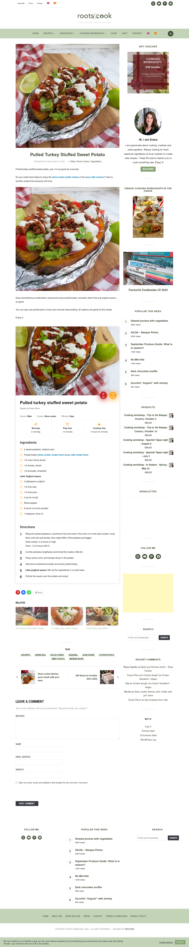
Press (31, 3)
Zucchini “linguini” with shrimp (149, 383)
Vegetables (95, 161)
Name (18, 744)
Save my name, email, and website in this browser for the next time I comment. (53, 782)
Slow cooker (88, 655)
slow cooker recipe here (50, 454)
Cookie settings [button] (166, 942)
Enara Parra (133, 675)
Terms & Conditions (116, 916)
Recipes (48, 33)
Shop (114, 33)
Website (20, 769)
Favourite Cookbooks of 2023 (148, 290)
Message (20, 716)
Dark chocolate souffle (144, 371)
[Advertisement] (148, 593)
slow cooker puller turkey (65, 177)
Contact (40, 3)
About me (21, 3)
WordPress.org (148, 739)
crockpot (25, 655)
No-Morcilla (137, 359)
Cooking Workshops (92, 33)
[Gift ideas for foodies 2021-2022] (107, 676)
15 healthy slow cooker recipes (64, 628)
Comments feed (148, 735)
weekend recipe (76, 659)
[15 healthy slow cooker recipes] (67, 616)
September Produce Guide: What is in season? (97, 863)
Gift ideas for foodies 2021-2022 (86, 677)
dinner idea (40, 655)
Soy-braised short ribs (156, 699)
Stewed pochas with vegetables (149, 321)
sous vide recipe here (76, 454)
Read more (148, 169)
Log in (148, 726)
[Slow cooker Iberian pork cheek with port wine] (28, 676)
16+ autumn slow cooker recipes (30, 628)
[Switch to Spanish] (54, 3)
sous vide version (94, 177)
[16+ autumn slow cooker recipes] (32, 616)
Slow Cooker (83, 161)
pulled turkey (57, 655)
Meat (73, 161)
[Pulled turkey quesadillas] (102, 616)
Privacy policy (138, 916)
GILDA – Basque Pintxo (144, 332)
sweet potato (58, 659)
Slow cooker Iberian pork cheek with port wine (48, 677)
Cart (124, 33)
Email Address (23, 757)
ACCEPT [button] (180, 942)
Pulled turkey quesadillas (97, 628)
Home (35, 33)
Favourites (66, 33)
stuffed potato (106, 655)
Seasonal (73, 655)
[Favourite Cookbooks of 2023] (148, 253)
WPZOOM (129, 929)
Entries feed (148, 730)
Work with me (72, 916)
